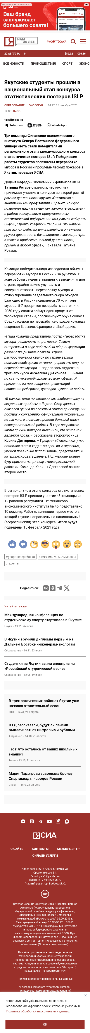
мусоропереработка (20, 557)
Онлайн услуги (45, 855)
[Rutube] (58, 821)
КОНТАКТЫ (40, 849)
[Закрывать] (85, 995)
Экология (36, 105)
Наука (8, 626)
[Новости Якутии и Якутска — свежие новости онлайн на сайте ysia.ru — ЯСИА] (21, 41)
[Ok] (32, 821)
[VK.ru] (46, 588)
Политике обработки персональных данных (38, 1011)
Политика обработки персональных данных (45, 978)
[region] (45, 1012)
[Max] (66, 821)
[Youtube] (49, 821)
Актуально (15, 736)
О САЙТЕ (16, 849)
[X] (66, 588)
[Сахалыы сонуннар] (56, 41)
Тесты (12, 760)
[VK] (23, 821)
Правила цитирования (53, 944)
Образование (14, 105)
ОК (45, 1024)
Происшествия (43, 63)
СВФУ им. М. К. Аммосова (57, 557)
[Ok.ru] (52, 588)
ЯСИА (16, 110)
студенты (12, 563)
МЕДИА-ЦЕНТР (68, 849)
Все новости (13, 63)
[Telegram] (59, 588)
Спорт (67, 63)
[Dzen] (35, 125)
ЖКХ (12, 712)
